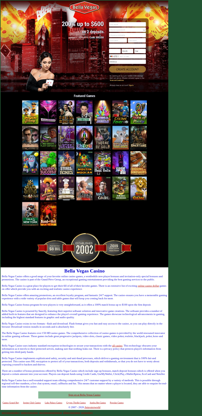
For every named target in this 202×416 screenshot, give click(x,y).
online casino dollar (148, 285)
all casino (117, 345)
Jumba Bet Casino (98, 402)
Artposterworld (92, 407)
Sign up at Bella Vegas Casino (84, 394)
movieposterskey (11, 412)
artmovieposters (29, 412)
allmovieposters (71, 412)
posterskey (87, 412)
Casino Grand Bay (11, 402)
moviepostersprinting (50, 412)
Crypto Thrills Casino (76, 402)
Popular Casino (117, 402)
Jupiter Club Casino (32, 402)
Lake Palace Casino (53, 402)
